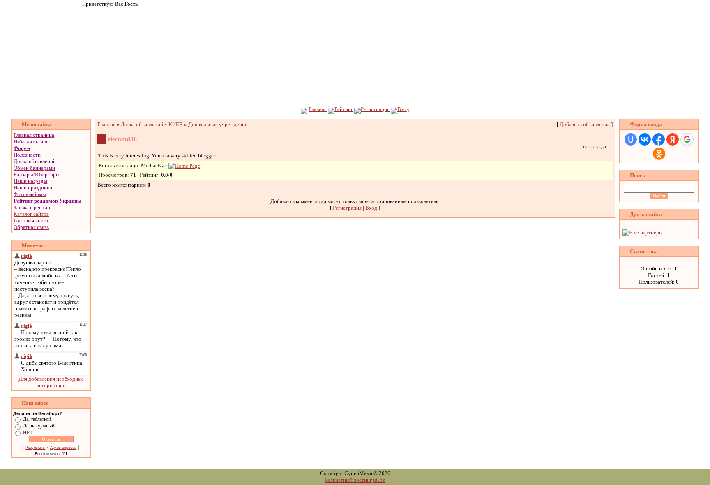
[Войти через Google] (687, 139)
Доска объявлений (35, 161)
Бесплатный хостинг (348, 480)
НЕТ (27, 432)
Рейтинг (343, 109)
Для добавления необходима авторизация (51, 382)
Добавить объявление (585, 124)
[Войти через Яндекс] (672, 139)
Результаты (35, 448)
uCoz (379, 480)
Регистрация (375, 109)
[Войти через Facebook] (658, 139)
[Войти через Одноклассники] (659, 154)
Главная (318, 109)
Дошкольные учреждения (217, 124)
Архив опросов (63, 448)
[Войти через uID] (631, 139)
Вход (403, 109)
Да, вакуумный (38, 426)
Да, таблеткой (37, 419)
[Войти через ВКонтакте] (645, 139)
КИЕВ (175, 124)
